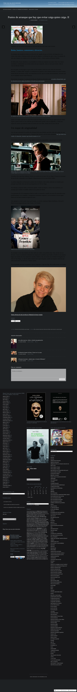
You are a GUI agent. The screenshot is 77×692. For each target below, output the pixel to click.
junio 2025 (5, 406)
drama (52, 504)
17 (40, 491)
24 (40, 493)
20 (28, 493)
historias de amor (54, 528)
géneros (52, 522)
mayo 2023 (5, 446)
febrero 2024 (6, 432)
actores (52, 457)
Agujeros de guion (55, 462)
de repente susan (41, 329)
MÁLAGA (53, 546)
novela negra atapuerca (43, 544)
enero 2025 (5, 414)
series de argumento (55, 621)
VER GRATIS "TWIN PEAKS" (57, 663)
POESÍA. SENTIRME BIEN (56, 591)
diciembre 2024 (6, 415)
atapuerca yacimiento (36, 513)
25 (43, 493)
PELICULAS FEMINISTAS (56, 582)
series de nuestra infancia (56, 627)
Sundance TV (54, 645)
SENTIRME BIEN (54, 612)
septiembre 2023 (7, 440)
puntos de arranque (59, 329)
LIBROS (52, 540)
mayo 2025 (5, 407)
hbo (51, 527)
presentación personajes (56, 596)
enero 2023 (5, 453)
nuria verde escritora (32, 552)
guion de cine (54, 523)
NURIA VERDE (34, 20)
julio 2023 (5, 443)
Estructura (53, 515)
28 (31, 495)
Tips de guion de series (56, 655)
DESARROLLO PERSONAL (57, 488)
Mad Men (53, 544)
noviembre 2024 (6, 417)
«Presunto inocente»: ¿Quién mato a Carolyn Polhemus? (31, 359)
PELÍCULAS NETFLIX (55, 577)
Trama (52, 656)
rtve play (53, 611)
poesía (52, 593)
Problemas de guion (55, 598)
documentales (54, 493)
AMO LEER (53, 465)
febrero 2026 (6, 402)
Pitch (52, 588)
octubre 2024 (6, 419)
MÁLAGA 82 (53, 548)
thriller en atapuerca (43, 557)
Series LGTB (53, 634)
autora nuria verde (45, 513)
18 (43, 491)
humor (52, 531)
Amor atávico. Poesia (55, 468)
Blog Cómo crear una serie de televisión (11, 529)
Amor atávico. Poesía (55, 467)
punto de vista (54, 608)
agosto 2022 (5, 461)
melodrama (53, 557)
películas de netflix (55, 580)
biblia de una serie (55, 475)
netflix (52, 562)
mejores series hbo (55, 556)
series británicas (54, 617)
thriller (52, 653)
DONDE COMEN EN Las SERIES (58, 502)
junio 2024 (5, 425)
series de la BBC (54, 624)
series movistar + (54, 635)
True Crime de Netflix (55, 660)
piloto (52, 587)
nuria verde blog (35, 550)
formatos (53, 520)
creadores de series (55, 486)
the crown (53, 651)
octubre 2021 (6, 474)
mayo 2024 (5, 427)
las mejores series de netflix (57, 535)
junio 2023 (5, 445)
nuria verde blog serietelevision (43, 550)
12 (45, 490)
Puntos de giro (54, 609)
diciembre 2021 (6, 470)
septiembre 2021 (6, 475)
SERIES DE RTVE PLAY (56, 629)
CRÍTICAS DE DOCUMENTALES (58, 484)
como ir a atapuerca (36, 526)
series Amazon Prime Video (57, 616)
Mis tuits (4, 514)
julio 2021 (5, 479)
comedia (52, 481)
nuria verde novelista (42, 552)
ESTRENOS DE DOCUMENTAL (57, 512)
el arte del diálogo (55, 509)
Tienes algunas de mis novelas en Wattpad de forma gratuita (26, 314)
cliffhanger (53, 478)
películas (53, 578)
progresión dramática (55, 601)
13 (28, 491)
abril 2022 (5, 467)
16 (37, 491)
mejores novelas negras (33, 539)
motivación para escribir (56, 559)
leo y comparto (54, 536)
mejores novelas (39, 537)
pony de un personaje (56, 595)
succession (53, 643)
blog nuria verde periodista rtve (34, 521)
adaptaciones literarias (56, 460)
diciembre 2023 (6, 435)
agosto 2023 (5, 441)
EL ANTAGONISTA (55, 507)
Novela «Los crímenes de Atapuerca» (20, 9)
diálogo (52, 489)
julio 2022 (5, 462)
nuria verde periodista (32, 553)
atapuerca (39, 511)
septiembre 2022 (7, 459)
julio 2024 (5, 423)
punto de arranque (27, 329)
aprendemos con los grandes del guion (59, 470)
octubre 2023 (6, 438)
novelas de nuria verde (35, 546)
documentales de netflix (56, 501)
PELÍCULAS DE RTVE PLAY (57, 574)
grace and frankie (48, 329)
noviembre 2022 (6, 456)
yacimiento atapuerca (31, 559)
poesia (38, 555)
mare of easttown (33, 537)
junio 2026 (5, 398)
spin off (52, 642)
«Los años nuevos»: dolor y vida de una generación (30, 340)
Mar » (32, 497)
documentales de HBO (56, 497)
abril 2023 (5, 448)
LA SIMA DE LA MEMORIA (56, 533)
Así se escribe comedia (56, 471)
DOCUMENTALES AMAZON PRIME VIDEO (60, 494)
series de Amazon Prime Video (57, 619)
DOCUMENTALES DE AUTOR (57, 496)
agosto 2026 (5, 396)
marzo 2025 (5, 411)
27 (28, 495)
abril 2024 (5, 428)
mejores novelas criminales (39, 538)
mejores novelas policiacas (40, 541)
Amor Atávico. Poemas (33, 9)
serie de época (54, 614)
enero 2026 (5, 404)
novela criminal (37, 543)
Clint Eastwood (54, 480)
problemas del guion (55, 600)
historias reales (54, 530)
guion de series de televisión (57, 525)
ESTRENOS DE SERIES (56, 514)
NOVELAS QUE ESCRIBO (56, 570)
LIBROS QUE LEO (55, 541)
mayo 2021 (5, 482)
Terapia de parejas (55, 650)
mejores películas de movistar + (58, 553)
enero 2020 (5, 487)
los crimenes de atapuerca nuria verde (39, 536)
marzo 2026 (5, 401)
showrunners (54, 637)
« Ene (28, 497)
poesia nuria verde (38, 556)
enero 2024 (5, 433)
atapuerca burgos (38, 512)
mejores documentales (56, 551)
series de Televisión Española (57, 632)
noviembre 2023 (6, 436)
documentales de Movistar (57, 499)
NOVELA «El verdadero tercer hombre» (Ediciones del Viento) (61, 4)
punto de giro (54, 606)
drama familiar (54, 506)
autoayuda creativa (55, 473)
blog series (43, 521)
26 (46, 493)
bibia (34, 329)
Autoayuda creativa (7, 9)
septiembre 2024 (7, 420)
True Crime (53, 658)
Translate (37, 505)
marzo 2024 (5, 430)
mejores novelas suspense (33, 542)
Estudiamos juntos (52, 2)
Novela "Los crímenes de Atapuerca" (59, 565)
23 (37, 493)
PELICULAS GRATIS (55, 583)
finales (52, 518)
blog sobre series (37, 525)
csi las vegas (37, 329)
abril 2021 (5, 483)
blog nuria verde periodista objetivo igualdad (37, 520)
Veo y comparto (54, 661)
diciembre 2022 (6, 454)
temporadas (53, 648)
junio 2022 (5, 464)
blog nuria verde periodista (42, 519)
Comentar (62, 379)
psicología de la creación (56, 603)
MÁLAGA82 (53, 549)
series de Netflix (54, 625)
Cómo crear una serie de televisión (19, 329)
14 (31, 491)
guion (39, 528)
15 (34, 491)
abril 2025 (5, 409)
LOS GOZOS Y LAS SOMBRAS (57, 543)
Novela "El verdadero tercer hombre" (59, 564)
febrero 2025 (6, 412)
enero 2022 (5, 469)
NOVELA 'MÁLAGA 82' (55, 569)
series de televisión (55, 630)
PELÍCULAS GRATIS (55, 575)
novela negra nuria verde (40, 545)
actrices (52, 459)
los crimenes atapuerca (34, 532)
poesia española (32, 556)
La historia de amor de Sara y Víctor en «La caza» (30, 352)
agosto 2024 (5, 422)
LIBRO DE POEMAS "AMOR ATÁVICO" (59, 538)
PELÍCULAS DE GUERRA (56, 572)
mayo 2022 (5, 466)
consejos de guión (55, 483)
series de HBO (54, 622)
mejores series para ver (54, 329)
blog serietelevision (40, 522)
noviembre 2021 (6, 472)
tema (52, 647)
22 (34, 493)
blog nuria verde (38, 516)
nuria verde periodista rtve (36, 555)
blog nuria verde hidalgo (36, 517)
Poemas (52, 590)
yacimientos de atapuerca (42, 559)
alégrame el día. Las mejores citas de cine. (60, 463)
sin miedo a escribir (55, 638)
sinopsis (52, 640)
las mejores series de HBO (39, 529)
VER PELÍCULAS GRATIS (56, 664)
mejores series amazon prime (57, 554)
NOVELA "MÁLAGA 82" (56, 567)
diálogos (52, 491)
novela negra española (31, 545)
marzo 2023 (5, 449)
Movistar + (53, 561)
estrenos (53, 510)
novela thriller (38, 548)
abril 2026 (5, 399)
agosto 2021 (5, 477)
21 (31, 493)
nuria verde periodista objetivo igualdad (36, 554)
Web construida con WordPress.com (38, 676)
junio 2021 (5, 480)
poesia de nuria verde (43, 555)
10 (40, 490)
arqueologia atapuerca (32, 511)
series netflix (35, 557)
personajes (53, 585)
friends (44, 329)
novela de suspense (33, 544)
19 (45, 491)
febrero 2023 (6, 451)
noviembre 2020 (6, 485)
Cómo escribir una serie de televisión (66, 2)
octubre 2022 (6, 458)
